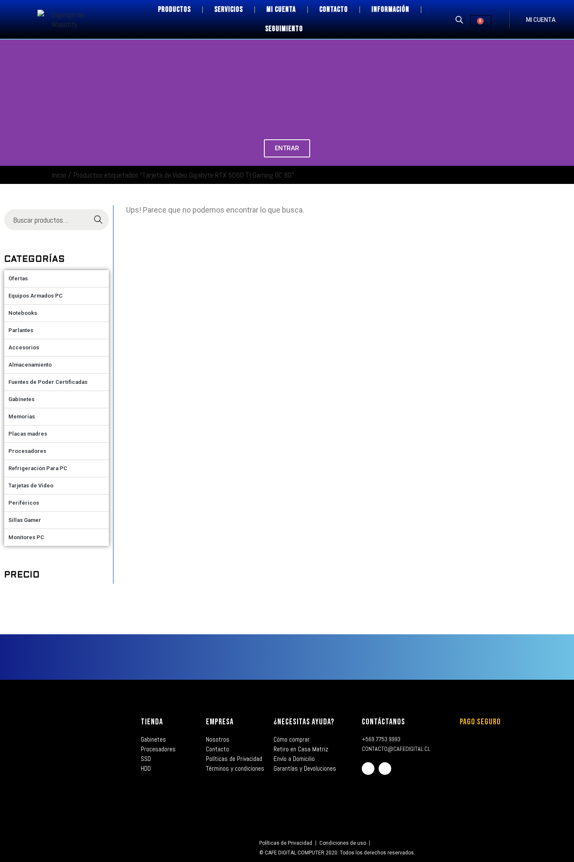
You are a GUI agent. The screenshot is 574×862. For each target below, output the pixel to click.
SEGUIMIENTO (284, 28)
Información (390, 9)
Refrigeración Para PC (37, 468)
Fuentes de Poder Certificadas (47, 382)
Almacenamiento (30, 365)
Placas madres (27, 434)
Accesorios (23, 347)
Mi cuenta (281, 9)
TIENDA (152, 722)
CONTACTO (333, 9)
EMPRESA (220, 722)
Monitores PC (26, 537)
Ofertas (18, 278)
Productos (174, 9)
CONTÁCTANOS (383, 722)
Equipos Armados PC (35, 296)
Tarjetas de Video (30, 485)
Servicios (228, 9)
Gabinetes (21, 399)
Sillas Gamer (24, 520)
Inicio (59, 175)
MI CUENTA (541, 20)
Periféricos (23, 503)
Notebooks (22, 313)
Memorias (21, 416)
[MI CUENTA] (517, 19)
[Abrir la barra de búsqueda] (459, 19)
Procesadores (27, 451)
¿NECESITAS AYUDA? (304, 722)
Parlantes (20, 330)
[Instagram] (385, 768)
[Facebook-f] (368, 768)
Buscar (98, 220)
